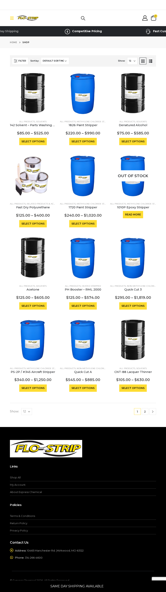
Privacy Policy (19, 530)
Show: (121, 60)
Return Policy (18, 523)
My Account (18, 484)
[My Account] (145, 18)
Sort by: (34, 60)
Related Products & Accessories (46, 203)
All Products (27, 121)
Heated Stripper (91, 286)
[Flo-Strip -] (27, 18)
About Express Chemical (26, 492)
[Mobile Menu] (13, 18)
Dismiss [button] (110, 586)
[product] (33, 94)
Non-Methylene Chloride (142, 286)
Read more (133, 214)
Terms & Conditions (22, 515)
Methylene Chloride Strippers (95, 121)
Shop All (15, 477)
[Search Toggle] (83, 18)
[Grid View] (142, 60)
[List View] (150, 60)
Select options (33, 141)
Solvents (41, 121)
